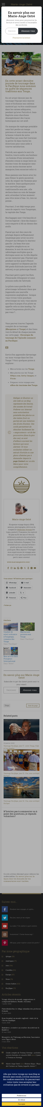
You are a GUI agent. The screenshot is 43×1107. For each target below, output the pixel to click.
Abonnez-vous (28, 31)
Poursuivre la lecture (21, 38)
